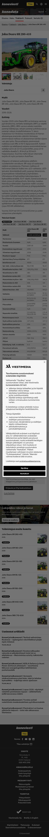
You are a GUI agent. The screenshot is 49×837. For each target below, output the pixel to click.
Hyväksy (24, 468)
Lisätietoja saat (23, 461)
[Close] (44, 362)
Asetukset (24, 473)
